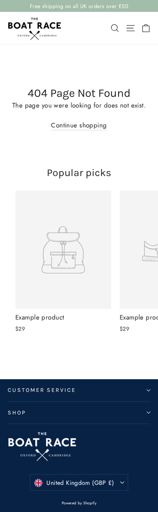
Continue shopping (79, 125)
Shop (17, 412)
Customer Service (42, 390)
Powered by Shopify (79, 503)
